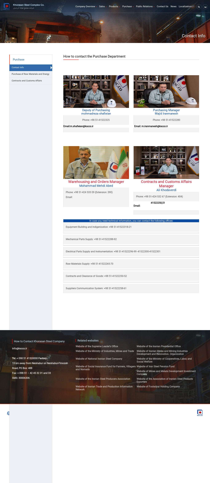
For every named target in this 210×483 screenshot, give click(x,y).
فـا (205, 7)
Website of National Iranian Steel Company (99, 358)
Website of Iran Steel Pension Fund (155, 366)
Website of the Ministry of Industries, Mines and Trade (105, 351)
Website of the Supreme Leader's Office (97, 346)
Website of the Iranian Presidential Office (159, 346)
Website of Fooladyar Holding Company (158, 386)
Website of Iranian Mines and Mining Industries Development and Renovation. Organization (162, 352)
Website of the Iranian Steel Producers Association (103, 378)
